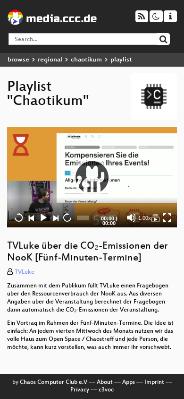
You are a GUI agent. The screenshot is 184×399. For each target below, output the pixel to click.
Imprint (154, 382)
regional (50, 60)
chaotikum (86, 60)
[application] (92, 177)
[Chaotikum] (155, 217)
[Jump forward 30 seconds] (67, 217)
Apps (128, 382)
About (105, 382)
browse (18, 60)
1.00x (144, 218)
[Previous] (31, 217)
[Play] (92, 177)
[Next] (55, 217)
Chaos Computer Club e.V (53, 382)
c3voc (106, 390)
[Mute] (131, 217)
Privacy (79, 390)
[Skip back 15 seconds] (19, 217)
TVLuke (24, 272)
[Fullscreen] (167, 217)
